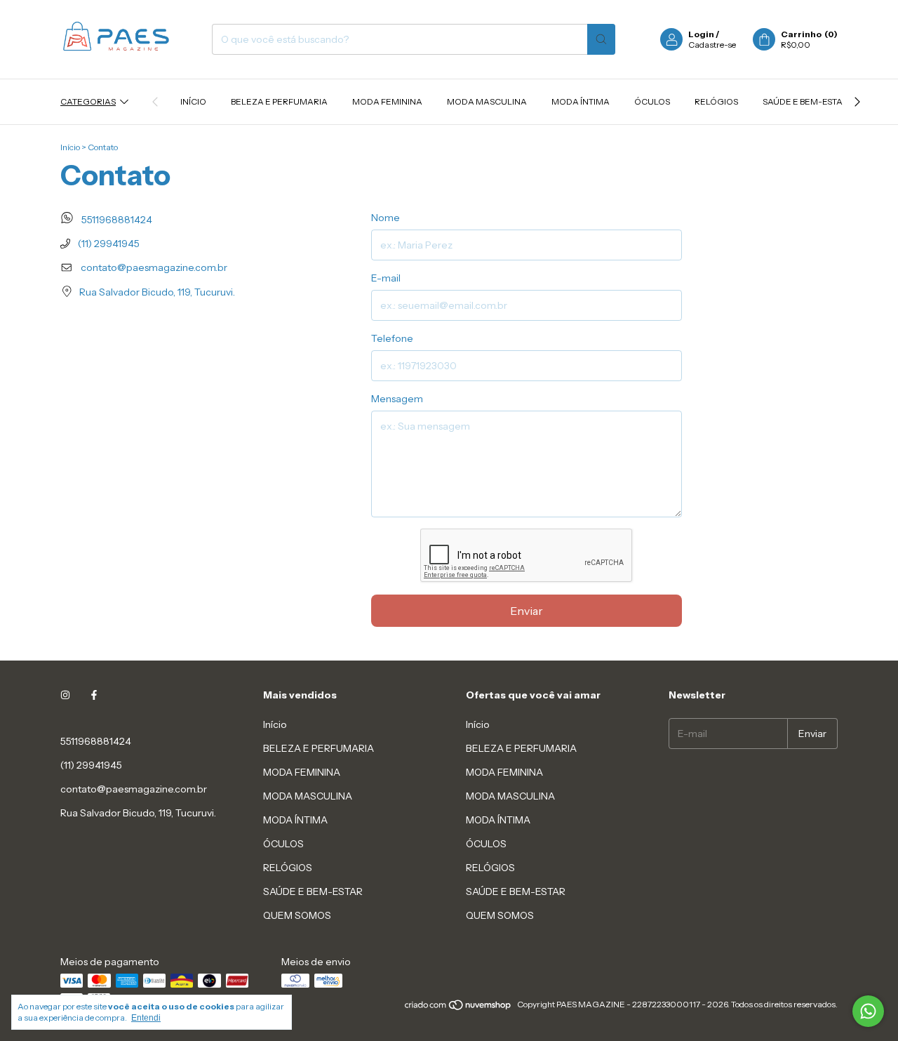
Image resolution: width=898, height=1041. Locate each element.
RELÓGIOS (716, 101)
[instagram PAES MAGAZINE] (65, 695)
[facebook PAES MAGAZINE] (94, 695)
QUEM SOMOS (297, 915)
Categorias (88, 101)
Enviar (526, 611)
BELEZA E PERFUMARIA (279, 101)
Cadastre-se (712, 44)
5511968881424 (115, 219)
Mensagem (397, 398)
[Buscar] (601, 39)
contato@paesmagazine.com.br (154, 267)
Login (701, 34)
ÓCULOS (652, 101)
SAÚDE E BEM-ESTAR (805, 101)
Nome (385, 217)
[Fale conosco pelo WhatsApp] (868, 1011)
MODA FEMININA (387, 101)
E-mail (386, 278)
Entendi (146, 1018)
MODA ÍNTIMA (580, 101)
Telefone (392, 338)
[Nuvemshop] (458, 1007)
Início (193, 101)
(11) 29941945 (108, 243)
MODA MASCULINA (487, 101)
